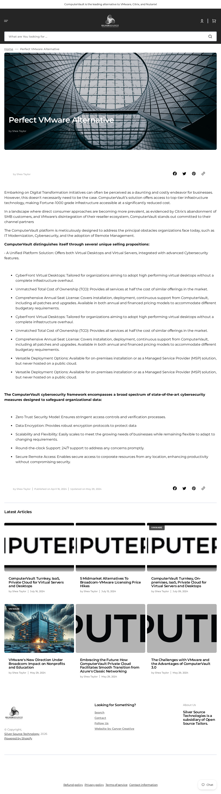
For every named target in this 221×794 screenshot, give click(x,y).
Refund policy (73, 784)
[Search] (211, 36)
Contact (100, 718)
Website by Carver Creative (114, 728)
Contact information (143, 784)
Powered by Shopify (18, 738)
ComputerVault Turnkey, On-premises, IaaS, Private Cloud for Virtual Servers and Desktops (178, 582)
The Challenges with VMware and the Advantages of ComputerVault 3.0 (180, 663)
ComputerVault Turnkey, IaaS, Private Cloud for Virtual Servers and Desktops (36, 582)
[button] (6, 21)
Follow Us (102, 723)
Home (8, 49)
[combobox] (110, 36)
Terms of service (117, 784)
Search (99, 712)
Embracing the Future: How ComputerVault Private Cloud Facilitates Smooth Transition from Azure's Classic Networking (109, 665)
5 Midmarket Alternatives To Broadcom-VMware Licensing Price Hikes (110, 582)
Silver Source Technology (21, 733)
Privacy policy (94, 784)
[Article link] (39, 560)
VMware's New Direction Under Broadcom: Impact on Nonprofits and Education (37, 663)
